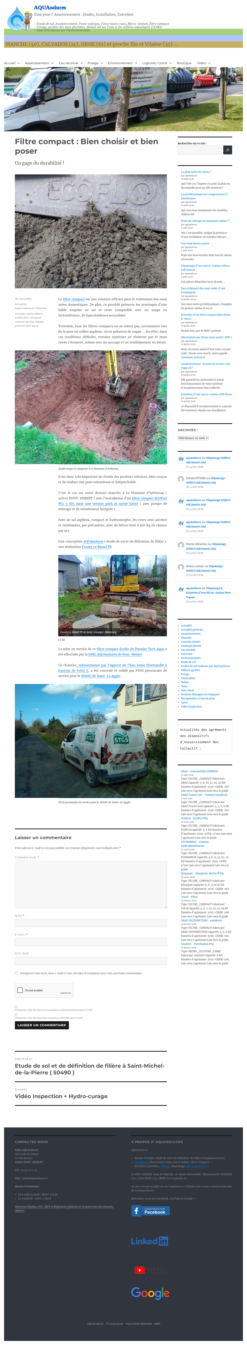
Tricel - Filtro (189, 897)
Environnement (120, 63)
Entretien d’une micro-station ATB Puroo (206, 394)
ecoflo (18, 317)
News (184, 686)
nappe (39, 321)
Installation (141, 1162)
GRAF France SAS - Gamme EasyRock (204, 795)
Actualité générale (192, 629)
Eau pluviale (188, 650)
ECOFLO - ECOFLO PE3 (194, 818)
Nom (20, 915)
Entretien (187, 654)
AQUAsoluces (50, 7)
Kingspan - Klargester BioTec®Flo (202, 873)
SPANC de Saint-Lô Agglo (100, 676)
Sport (184, 702)
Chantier (41, 308)
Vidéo (201, 63)
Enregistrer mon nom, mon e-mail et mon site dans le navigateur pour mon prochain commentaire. (81, 973)
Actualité (20, 304)
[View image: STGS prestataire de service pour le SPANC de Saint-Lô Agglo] (112, 741)
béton (38, 313)
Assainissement (37, 63)
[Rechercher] (227, 150)
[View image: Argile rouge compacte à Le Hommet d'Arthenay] (112, 407)
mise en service (24, 321)
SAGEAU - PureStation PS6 (197, 944)
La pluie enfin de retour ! (196, 172)
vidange (165, 1166)
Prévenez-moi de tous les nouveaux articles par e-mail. (49, 1017)
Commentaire (27, 857)
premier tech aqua (26, 325)
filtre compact (74, 299)
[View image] (112, 595)
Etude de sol (188, 662)
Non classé (187, 690)
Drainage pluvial (191, 646)
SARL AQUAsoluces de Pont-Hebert (114, 654)
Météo (185, 682)
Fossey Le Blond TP (97, 547)
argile (30, 313)
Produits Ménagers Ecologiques (200, 694)
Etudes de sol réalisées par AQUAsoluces (205, 666)
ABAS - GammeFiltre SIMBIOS (199, 771)
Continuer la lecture (193, 357)
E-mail (21, 934)
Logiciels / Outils (154, 63)
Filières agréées (190, 670)
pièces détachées (196, 1166)
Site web (22, 953)
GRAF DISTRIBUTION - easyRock (201, 920)
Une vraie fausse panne (195, 243)
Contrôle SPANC (190, 641)
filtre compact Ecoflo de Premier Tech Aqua (130, 649)
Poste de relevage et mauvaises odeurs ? (205, 221)
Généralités (188, 678)
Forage (93, 63)
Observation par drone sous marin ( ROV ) (206, 337)
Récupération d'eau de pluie (198, 698)
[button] (163, 594)
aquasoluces (193, 458)
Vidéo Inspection (191, 706)
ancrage (20, 313)
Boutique (184, 63)
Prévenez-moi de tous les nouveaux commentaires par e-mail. (54, 1009)
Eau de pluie (68, 63)
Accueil (9, 63)
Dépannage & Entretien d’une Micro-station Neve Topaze (208, 593)
